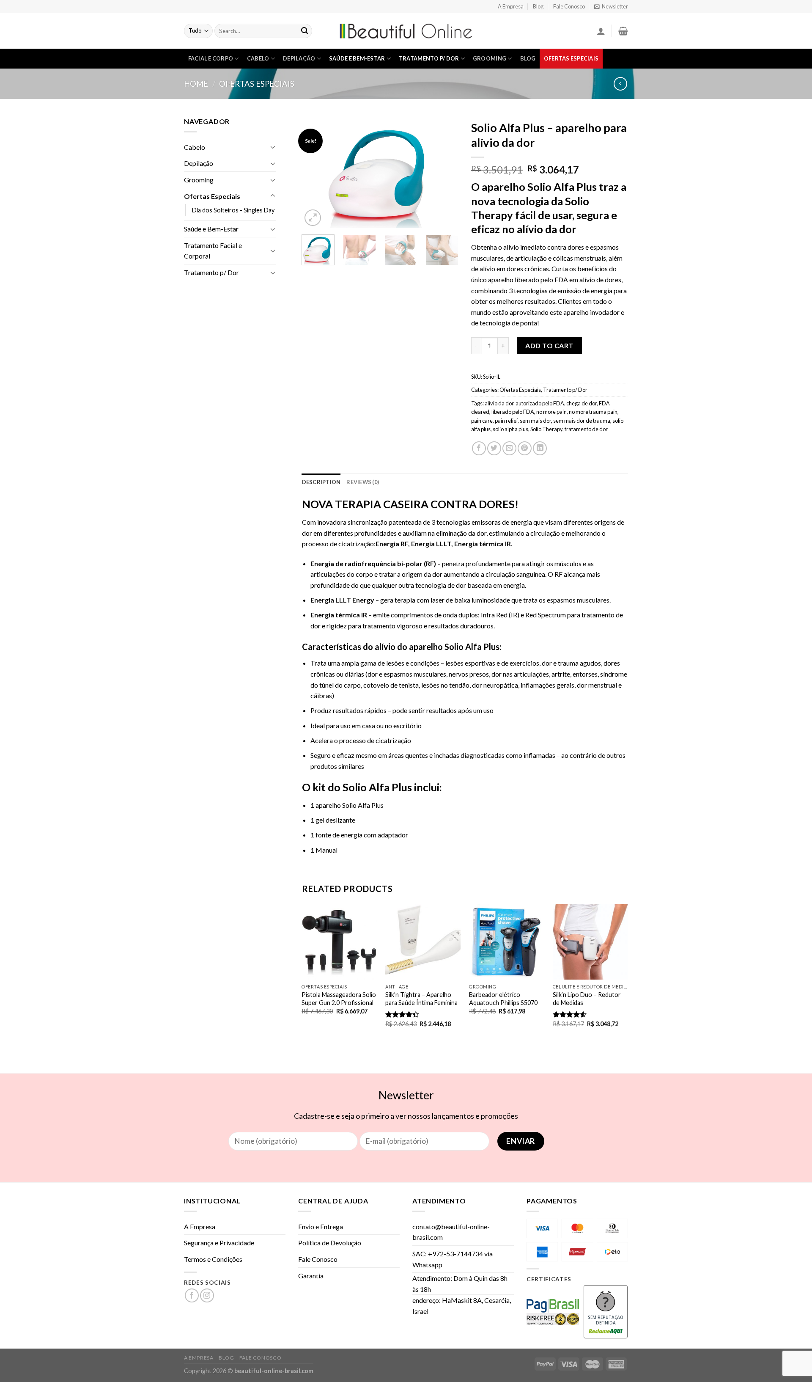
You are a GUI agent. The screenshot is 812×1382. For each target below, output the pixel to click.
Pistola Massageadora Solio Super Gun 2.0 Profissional (339, 998)
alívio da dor (499, 403)
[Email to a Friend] (509, 448)
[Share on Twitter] (494, 448)
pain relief (506, 420)
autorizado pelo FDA (540, 403)
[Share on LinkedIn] (540, 448)
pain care (482, 420)
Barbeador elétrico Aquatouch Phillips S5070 (503, 998)
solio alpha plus (510, 429)
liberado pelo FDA (512, 411)
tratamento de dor (586, 429)
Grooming (489, 58)
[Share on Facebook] (479, 448)
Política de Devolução (329, 1243)
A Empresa (511, 6)
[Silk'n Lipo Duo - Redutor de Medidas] (590, 942)
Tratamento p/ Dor (429, 58)
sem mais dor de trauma (581, 420)
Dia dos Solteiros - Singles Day (233, 210)
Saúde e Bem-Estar (357, 58)
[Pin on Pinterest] (525, 448)
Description (321, 482)
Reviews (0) (362, 482)
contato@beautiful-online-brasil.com (451, 1232)
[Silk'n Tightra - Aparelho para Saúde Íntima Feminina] (423, 942)
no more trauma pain (593, 411)
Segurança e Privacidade (219, 1243)
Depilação (299, 58)
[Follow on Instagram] (207, 1295)
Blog (538, 6)
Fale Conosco (569, 6)
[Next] (445, 172)
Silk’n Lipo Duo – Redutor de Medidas (587, 998)
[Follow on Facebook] (192, 1295)
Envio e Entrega (320, 1226)
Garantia (311, 1276)
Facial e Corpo (210, 58)
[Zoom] (312, 217)
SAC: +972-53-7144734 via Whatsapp (452, 1259)
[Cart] (623, 31)
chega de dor (581, 403)
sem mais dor (535, 420)
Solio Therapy (546, 429)
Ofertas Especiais (571, 58)
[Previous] (315, 172)
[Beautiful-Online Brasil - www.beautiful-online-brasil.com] (406, 30)
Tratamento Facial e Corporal (213, 250)
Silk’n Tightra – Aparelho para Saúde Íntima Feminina (421, 998)
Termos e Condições (213, 1259)
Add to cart (549, 345)
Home (196, 83)
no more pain (551, 411)
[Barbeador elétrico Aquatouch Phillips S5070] (506, 942)
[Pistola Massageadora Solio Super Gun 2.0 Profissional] (339, 942)
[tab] (321, 482)
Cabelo (258, 58)
